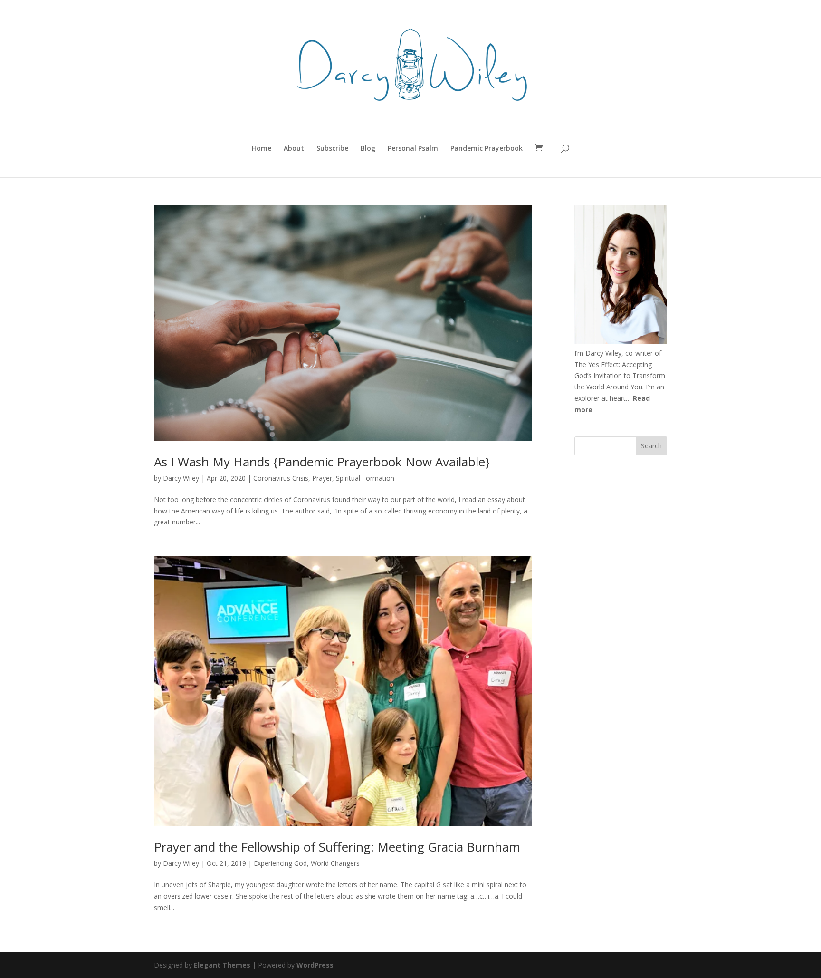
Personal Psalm (413, 149)
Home (261, 149)
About (294, 149)
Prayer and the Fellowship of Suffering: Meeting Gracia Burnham (337, 846)
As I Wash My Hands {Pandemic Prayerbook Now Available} (322, 461)
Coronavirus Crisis (280, 478)
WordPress (315, 964)
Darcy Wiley (181, 478)
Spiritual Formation (365, 478)
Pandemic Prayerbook (486, 149)
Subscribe (332, 149)
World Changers (335, 863)
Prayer (322, 478)
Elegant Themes (222, 964)
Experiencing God (280, 863)
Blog (368, 149)
